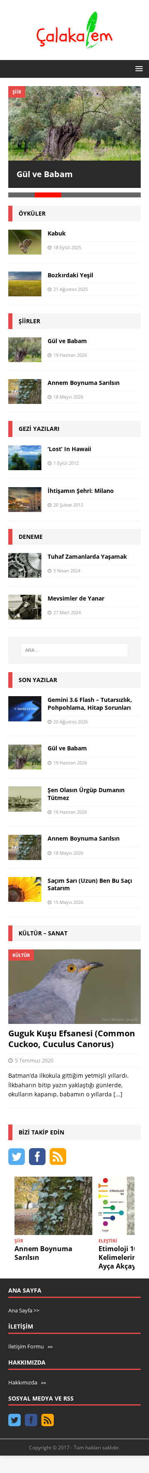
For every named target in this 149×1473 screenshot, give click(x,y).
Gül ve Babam (45, 174)
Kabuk (57, 229)
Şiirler (29, 316)
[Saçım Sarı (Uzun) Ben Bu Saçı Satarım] (24, 884)
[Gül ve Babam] (74, 123)
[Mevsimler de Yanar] (24, 602)
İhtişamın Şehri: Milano (81, 486)
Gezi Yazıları (39, 424)
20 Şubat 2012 (68, 500)
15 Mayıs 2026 (68, 897)
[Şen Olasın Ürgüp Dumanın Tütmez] (24, 794)
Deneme (31, 532)
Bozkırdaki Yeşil (70, 270)
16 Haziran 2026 (70, 807)
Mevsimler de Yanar (76, 594)
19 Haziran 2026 (70, 351)
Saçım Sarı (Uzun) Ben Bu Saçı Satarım (90, 879)
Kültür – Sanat (43, 928)
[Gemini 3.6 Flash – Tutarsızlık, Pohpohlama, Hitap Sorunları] (24, 704)
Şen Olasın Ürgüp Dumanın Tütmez (86, 789)
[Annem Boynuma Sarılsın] (24, 387)
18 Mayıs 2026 (68, 392)
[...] (118, 1089)
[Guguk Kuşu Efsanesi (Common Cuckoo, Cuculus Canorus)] (74, 982)
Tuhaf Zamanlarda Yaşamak (87, 552)
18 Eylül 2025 (67, 243)
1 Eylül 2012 (66, 458)
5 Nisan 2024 (66, 566)
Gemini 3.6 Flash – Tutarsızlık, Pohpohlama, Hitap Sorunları (90, 699)
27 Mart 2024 (67, 608)
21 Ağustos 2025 (70, 284)
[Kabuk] (24, 237)
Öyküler (32, 209)
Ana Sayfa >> (23, 1306)
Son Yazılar (38, 675)
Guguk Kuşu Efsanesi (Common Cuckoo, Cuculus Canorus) (71, 1034)
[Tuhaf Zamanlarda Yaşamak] (24, 560)
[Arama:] (74, 646)
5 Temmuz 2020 (34, 1056)
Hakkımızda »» (27, 1378)
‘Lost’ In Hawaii (69, 444)
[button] (137, 68)
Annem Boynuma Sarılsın (84, 378)
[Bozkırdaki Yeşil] (24, 279)
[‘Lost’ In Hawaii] (24, 453)
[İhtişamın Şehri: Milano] (24, 495)
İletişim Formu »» (30, 1342)
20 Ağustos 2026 (70, 717)
